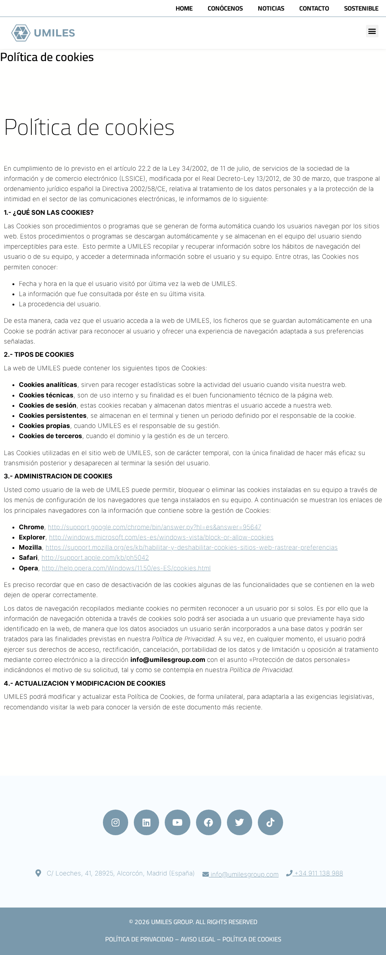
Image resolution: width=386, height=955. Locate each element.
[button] (372, 31)
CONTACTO (314, 8)
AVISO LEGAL (198, 939)
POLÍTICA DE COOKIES (251, 939)
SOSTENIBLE (361, 8)
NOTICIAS (271, 8)
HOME (184, 8)
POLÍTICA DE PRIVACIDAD (139, 939)
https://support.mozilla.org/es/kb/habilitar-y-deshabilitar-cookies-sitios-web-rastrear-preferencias (192, 547)
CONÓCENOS (225, 8)
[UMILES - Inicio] (44, 32)
